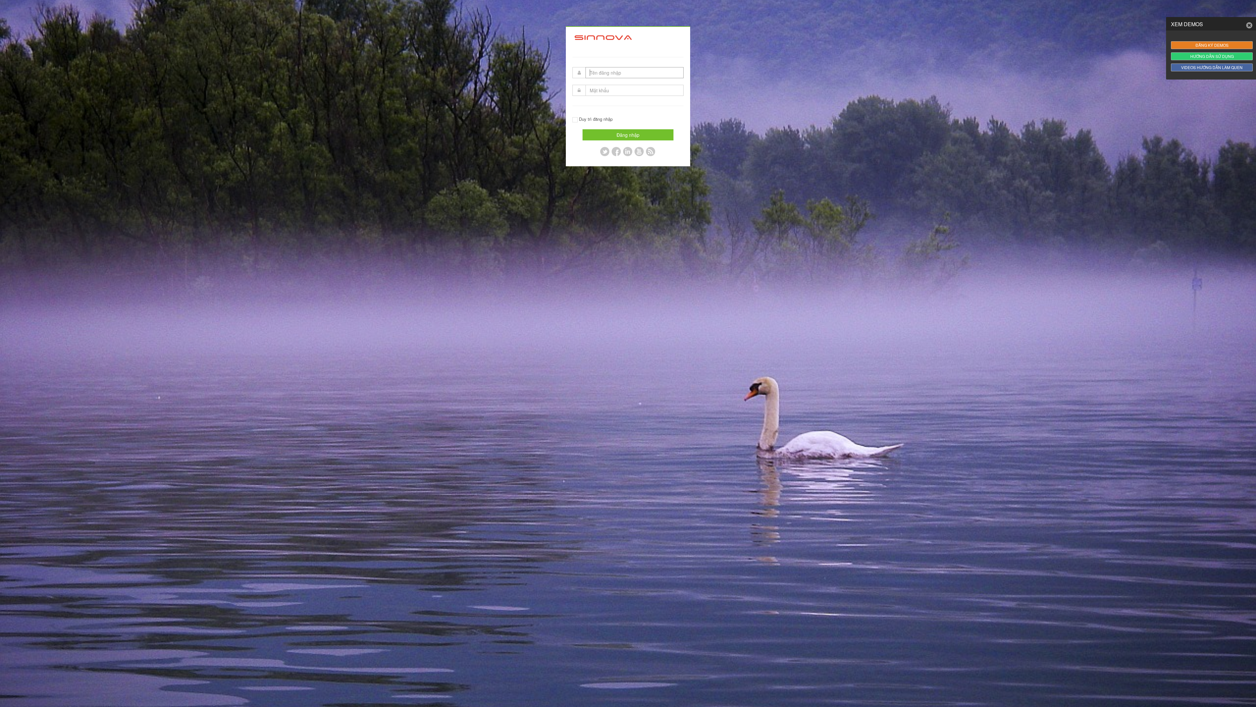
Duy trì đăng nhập (596, 119)
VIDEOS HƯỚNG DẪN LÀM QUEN (1212, 67)
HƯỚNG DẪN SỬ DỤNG (1212, 56)
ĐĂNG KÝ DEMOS (1212, 45)
